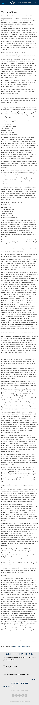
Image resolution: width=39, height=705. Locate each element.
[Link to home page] (12, 2)
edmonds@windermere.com (18, 674)
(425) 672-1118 (11, 667)
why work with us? (19, 683)
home (33, 680)
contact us (8, 686)
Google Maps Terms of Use (21, 646)
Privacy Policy (24, 690)
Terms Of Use (15, 690)
